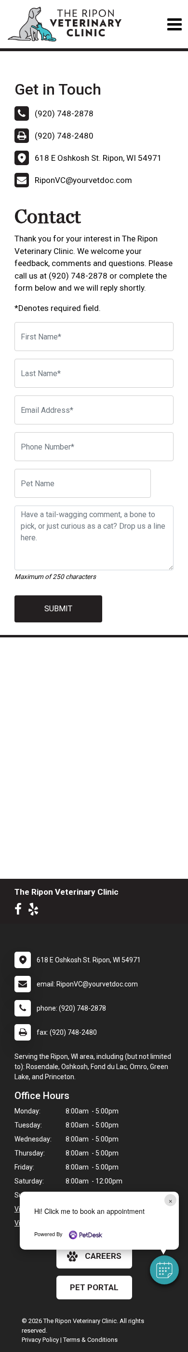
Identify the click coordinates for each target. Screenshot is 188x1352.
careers (103, 1256)
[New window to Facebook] (20, 911)
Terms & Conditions (90, 1339)
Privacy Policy (40, 1339)
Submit (58, 608)
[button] (164, 1269)
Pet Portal (94, 1287)
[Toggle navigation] (174, 24)
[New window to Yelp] (35, 911)
